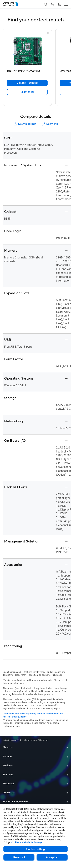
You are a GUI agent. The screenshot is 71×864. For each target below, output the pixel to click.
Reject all (19, 857)
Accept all (52, 857)
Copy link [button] (52, 124)
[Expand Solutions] (67, 774)
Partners (7, 756)
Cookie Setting (35, 849)
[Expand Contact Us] (67, 792)
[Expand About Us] (67, 747)
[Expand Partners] (67, 756)
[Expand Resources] (67, 783)
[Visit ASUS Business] (12, 740)
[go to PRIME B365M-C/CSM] (27, 51)
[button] (45, 4)
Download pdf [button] (27, 124)
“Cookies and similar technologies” (27, 842)
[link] (27, 92)
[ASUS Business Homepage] (11, 4)
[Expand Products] (67, 765)
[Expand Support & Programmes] (67, 801)
